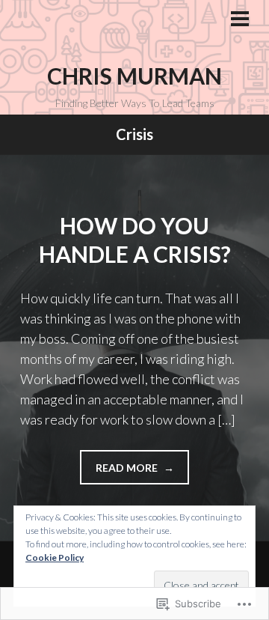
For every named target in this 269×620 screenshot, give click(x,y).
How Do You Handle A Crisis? (135, 239)
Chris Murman (134, 75)
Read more (120, 472)
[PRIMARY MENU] (240, 20)
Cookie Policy (54, 557)
